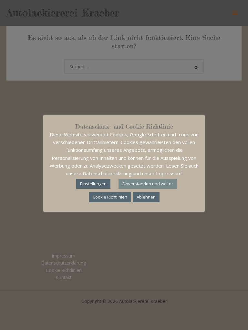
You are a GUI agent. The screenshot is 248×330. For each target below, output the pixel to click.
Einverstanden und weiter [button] (147, 184)
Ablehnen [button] (146, 197)
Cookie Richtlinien (110, 197)
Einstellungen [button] (93, 184)
